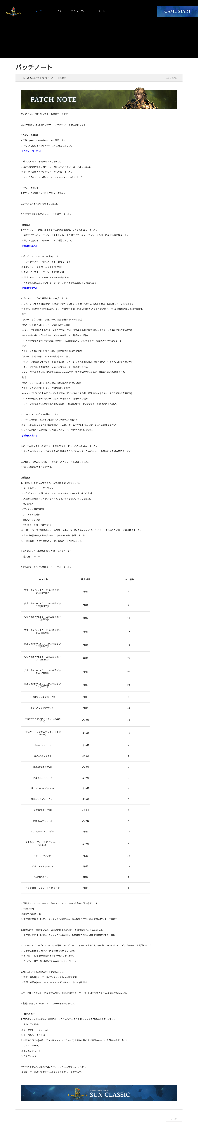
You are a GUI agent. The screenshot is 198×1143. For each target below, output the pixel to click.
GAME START (177, 11)
